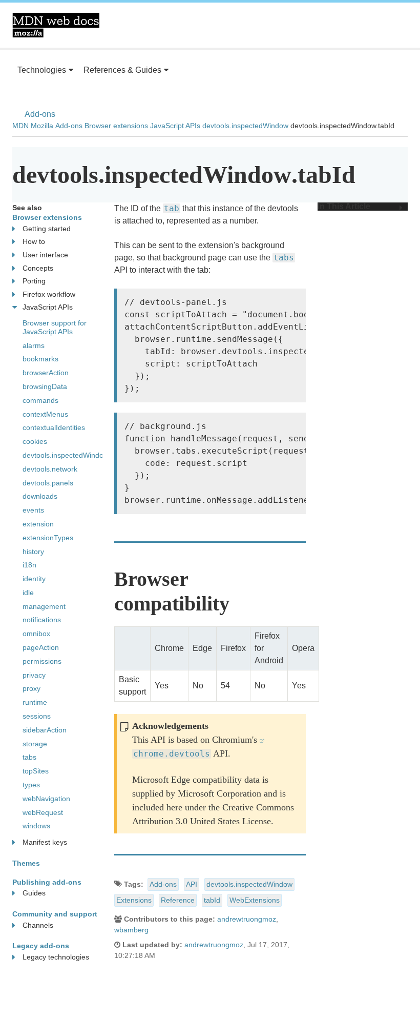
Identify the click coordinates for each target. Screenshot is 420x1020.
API (191, 884)
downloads (40, 496)
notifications (42, 620)
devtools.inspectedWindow (245, 125)
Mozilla (42, 125)
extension (38, 524)
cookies (35, 441)
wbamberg (131, 930)
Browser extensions (116, 125)
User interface (45, 255)
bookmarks (40, 359)
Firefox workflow (49, 294)
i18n (29, 565)
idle (28, 592)
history (33, 551)
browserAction (46, 373)
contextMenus (45, 414)
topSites (36, 771)
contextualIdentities (54, 427)
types (31, 785)
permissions (42, 661)
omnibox (36, 633)
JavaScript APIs (175, 125)
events (33, 510)
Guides (34, 893)
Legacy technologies (56, 957)
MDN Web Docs (55, 25)
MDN (20, 125)
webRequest (43, 812)
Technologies (41, 70)
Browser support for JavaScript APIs (55, 327)
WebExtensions (254, 900)
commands (40, 400)
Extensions (134, 900)
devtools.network (50, 469)
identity (34, 579)
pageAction (41, 647)
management (44, 606)
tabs (29, 757)
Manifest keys (45, 842)
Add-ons (40, 114)
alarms (34, 345)
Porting (34, 281)
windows (36, 826)
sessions (37, 716)
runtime (35, 702)
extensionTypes (48, 538)
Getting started (47, 229)
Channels (38, 925)
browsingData (45, 386)
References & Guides (122, 70)
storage (35, 744)
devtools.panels (48, 483)
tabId (212, 900)
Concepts (38, 268)
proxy (31, 688)
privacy (34, 675)
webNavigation (46, 798)
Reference (178, 900)
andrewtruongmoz (246, 919)
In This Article (344, 206)
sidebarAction (45, 730)
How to (34, 241)
